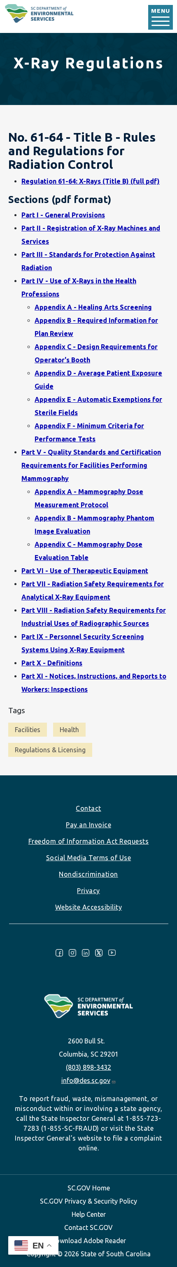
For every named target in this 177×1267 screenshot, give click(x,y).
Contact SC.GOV (88, 1227)
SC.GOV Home (89, 1188)
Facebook (59, 953)
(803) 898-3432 (88, 1067)
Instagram (72, 953)
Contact (88, 808)
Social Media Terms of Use (88, 857)
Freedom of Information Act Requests (88, 841)
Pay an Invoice (88, 824)
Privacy (88, 890)
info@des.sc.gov (85, 1080)
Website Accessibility (88, 907)
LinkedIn (85, 953)
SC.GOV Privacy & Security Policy (88, 1201)
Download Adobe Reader (88, 1240)
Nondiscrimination (88, 874)
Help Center (89, 1214)
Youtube (112, 953)
